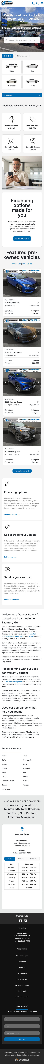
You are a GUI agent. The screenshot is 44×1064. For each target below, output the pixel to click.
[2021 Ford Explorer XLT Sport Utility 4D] (22, 432)
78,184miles (34, 306)
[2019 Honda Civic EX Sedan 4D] (22, 283)
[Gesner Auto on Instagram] (24, 920)
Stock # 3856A (10, 399)
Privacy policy (22, 991)
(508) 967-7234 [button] (24, 941)
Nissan (26, 781)
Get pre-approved (11, 514)
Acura (4, 756)
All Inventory (8, 95)
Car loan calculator (22, 985)
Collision (33, 859)
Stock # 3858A (10, 449)
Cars (32, 71)
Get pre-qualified (21, 238)
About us (22, 967)
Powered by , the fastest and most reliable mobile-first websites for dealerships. (22, 1054)
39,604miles (34, 355)
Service (20, 859)
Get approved (22, 979)
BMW (4, 760)
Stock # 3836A (10, 300)
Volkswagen (6, 789)
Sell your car (22, 973)
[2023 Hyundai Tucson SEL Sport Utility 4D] (22, 382)
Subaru (4, 785)
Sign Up (22, 1039)
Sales (10, 859)
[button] (33, 3)
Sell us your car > (11, 557)
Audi (25, 756)
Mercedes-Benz (8, 781)
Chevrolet (27, 760)
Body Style (7, 56)
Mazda (26, 777)
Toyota (26, 785)
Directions (22, 962)
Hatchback (11, 86)
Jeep (4, 772)
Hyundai (26, 768)
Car (19, 264)
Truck (14, 264)
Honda (4, 768)
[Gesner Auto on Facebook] (19, 920)
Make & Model (22, 56)
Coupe (29, 264)
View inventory (22, 956)
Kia (24, 772)
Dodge (4, 764)
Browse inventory (21, 471)
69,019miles (34, 454)
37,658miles (34, 405)
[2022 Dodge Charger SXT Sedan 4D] (22, 332)
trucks (22, 636)
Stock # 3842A (10, 349)
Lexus (4, 777)
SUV (24, 264)
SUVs (12, 71)
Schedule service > (11, 600)
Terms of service (22, 997)
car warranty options (14, 682)
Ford (25, 764)
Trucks (32, 86)
